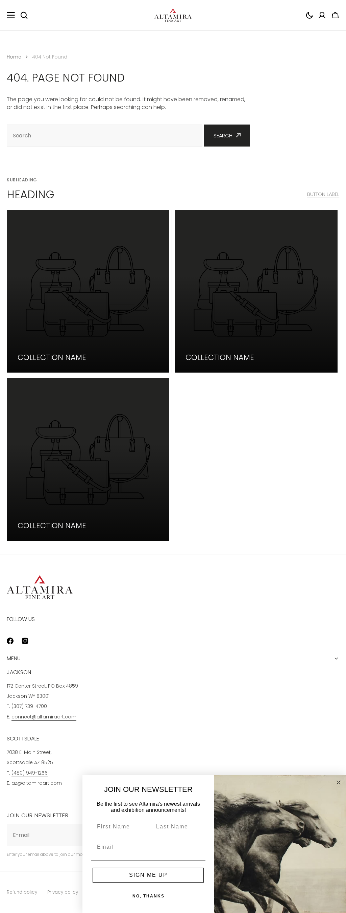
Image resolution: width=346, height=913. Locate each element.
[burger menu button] (11, 15)
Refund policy (22, 892)
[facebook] (10, 640)
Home (14, 56)
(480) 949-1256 (29, 773)
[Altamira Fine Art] (173, 15)
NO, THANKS (148, 896)
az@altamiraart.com (36, 783)
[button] (309, 15)
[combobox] (104, 136)
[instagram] (25, 640)
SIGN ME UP (148, 875)
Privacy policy (62, 892)
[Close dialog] (339, 782)
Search (223, 135)
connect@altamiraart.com (43, 716)
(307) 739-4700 (29, 706)
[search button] (24, 15)
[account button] (322, 15)
